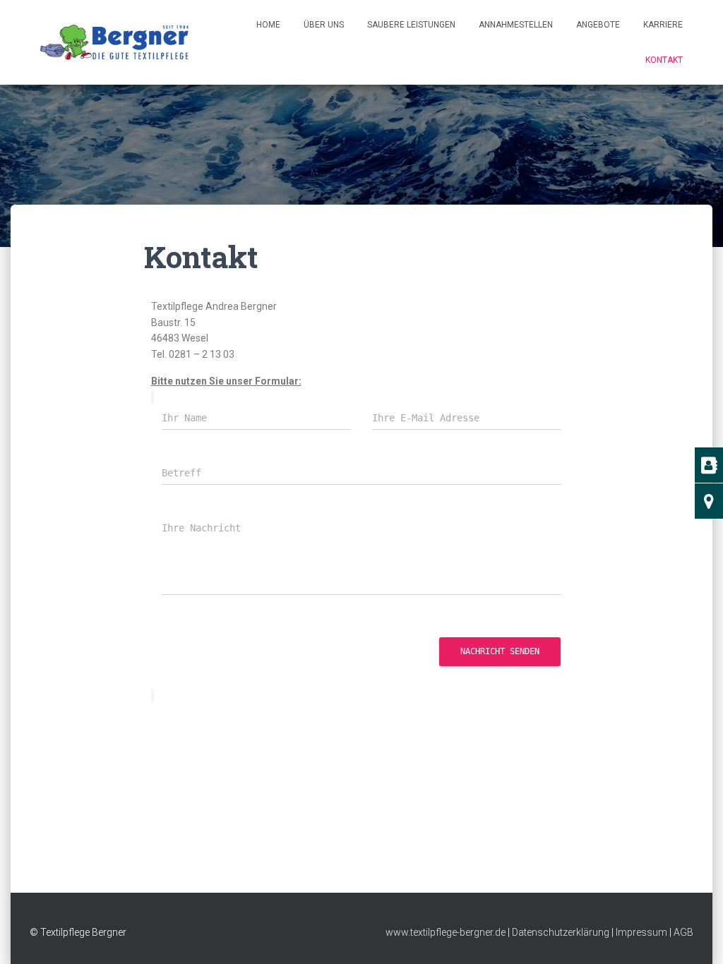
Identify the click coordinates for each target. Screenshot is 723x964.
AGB (683, 932)
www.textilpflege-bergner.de (446, 932)
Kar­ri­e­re (663, 25)
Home (268, 25)
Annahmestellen (516, 25)
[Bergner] (114, 42)
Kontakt (664, 60)
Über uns (324, 25)
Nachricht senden (499, 651)
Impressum (641, 932)
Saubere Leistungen (411, 25)
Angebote (598, 25)
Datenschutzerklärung (560, 932)
